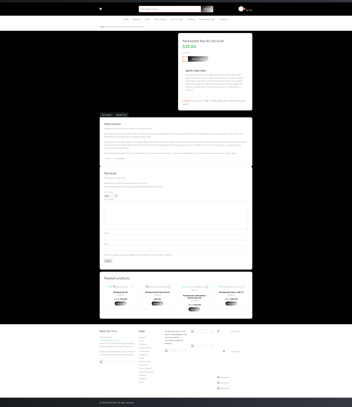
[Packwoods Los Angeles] (115, 9)
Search (207, 9)
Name (107, 233)
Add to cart (198, 59)
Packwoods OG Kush (236, 101)
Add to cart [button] (120, 303)
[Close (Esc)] (349, 3)
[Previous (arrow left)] (5, 203)
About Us (137, 19)
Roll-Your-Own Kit (129, 153)
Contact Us (224, 19)
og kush (213, 101)
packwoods (222, 101)
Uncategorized (113, 27)
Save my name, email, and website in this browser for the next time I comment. (140, 255)
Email (107, 244)
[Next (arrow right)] (347, 203)
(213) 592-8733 (106, 337)
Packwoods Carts (207, 19)
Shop (147, 19)
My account (143, 365)
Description (106, 115)
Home (125, 19)
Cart (140, 341)
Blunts (132, 128)
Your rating (109, 192)
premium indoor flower (160, 153)
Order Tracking (160, 19)
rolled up (237, 134)
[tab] (107, 115)
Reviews (191, 19)
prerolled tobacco (125, 142)
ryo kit (185, 104)
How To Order (177, 19)
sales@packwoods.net (109, 340)
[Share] (343, 3)
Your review (109, 199)
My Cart (248, 9)
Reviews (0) (121, 115)
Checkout (142, 344)
